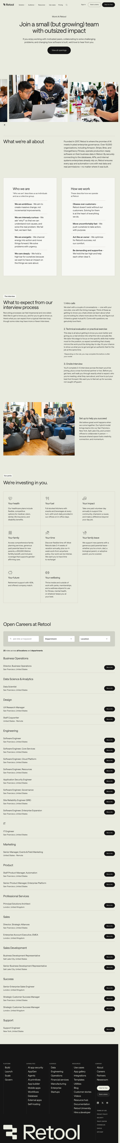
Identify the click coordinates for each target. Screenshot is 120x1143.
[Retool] (8, 5)
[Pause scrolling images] (4, 125)
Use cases (52, 5)
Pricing (60, 5)
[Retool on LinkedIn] (98, 1102)
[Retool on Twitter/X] (102, 1102)
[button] (59, 639)
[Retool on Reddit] (107, 1102)
